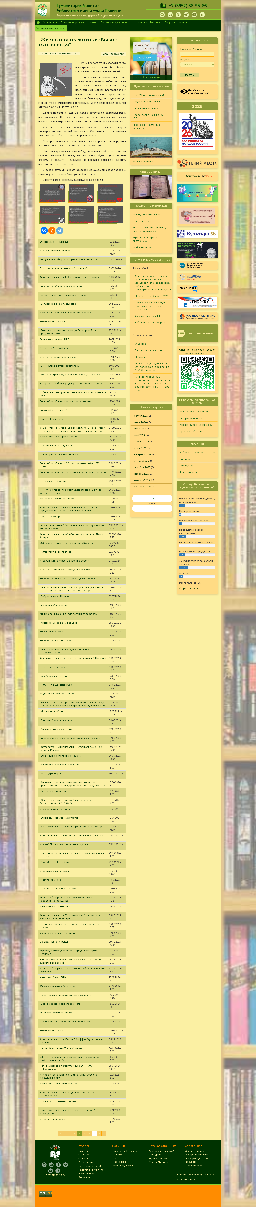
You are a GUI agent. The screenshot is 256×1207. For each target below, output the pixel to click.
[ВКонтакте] (44, 230)
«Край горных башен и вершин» (59, 622)
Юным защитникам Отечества (57, 986)
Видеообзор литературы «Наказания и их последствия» (73, 472)
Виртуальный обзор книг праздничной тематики (68, 259)
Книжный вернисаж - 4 (53, 321)
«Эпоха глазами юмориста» (56, 729)
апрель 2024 (141, 441)
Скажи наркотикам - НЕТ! (54, 339)
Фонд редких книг (190, 472)
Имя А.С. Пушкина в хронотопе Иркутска (64, 844)
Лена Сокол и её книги (53, 676)
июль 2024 (140, 422)
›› (153, 508)
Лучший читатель (159, 1158)
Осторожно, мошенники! (51, 28)
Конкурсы (155, 1154)
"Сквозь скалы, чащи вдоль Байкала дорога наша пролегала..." (151, 306)
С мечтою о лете (142, 221)
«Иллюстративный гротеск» (56, 551)
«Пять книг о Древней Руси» (56, 684)
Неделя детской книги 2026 (151, 296)
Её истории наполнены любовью (59, 764)
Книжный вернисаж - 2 (53, 631)
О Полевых (85, 1158)
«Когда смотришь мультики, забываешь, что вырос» (70, 374)
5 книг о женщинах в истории (57, 933)
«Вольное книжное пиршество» (58, 303)
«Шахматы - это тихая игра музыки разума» (65, 569)
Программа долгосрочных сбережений (63, 268)
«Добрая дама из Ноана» (54, 596)
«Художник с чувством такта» (57, 693)
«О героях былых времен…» (56, 720)
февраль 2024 (142, 454)
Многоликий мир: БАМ (53, 977)
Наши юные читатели (145, 108)
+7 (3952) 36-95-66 (188, 5)
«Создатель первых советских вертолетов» (65, 312)
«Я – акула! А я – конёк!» (146, 214)
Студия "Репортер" (160, 1162)
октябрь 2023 (142, 480)
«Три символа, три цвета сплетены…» (147, 239)
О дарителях (85, 1162)
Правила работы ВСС (192, 431)
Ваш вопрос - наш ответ (149, 350)
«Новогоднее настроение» (56, 250)
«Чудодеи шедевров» (52, 1119)
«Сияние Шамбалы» (51, 419)
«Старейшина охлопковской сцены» (61, 755)
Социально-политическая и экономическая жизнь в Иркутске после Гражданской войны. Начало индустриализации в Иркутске (153, 283)
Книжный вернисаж (52, 1030)
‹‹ (153, 498)
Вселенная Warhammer (54, 605)
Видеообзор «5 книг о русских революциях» (66, 401)
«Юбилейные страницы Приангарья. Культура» (67, 543)
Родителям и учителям (114, 22)
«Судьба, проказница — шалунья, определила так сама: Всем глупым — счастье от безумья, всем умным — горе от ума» (153, 383)
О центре (47, 22)
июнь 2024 (140, 428)
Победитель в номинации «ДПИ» (148, 116)
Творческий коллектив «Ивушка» (146, 126)
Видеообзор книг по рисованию (59, 640)
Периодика (186, 465)
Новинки (92, 22)
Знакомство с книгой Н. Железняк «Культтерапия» (69, 277)
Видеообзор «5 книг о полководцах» (61, 286)
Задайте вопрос (195, 1151)
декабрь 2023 (142, 467)
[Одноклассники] (51, 230)
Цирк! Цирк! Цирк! (50, 773)
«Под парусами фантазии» (55, 871)
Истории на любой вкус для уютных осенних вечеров (71, 383)
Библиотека (197, 176)
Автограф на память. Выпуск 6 (57, 1012)
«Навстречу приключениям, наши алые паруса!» (152, 75)
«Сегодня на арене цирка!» (56, 791)
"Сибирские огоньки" (161, 1151)
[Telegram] (59, 230)
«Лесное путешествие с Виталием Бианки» (65, 1021)
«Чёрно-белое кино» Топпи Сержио (61, 1048)
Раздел (184, 59)
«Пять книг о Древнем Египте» (58, 1101)
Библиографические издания (197, 452)
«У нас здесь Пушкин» (52, 667)
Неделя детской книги (146, 101)
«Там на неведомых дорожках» (58, 357)
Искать (189, 75)
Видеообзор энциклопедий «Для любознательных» (70, 738)
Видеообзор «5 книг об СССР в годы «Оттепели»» (69, 578)
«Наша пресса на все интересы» (59, 454)
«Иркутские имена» (51, 879)
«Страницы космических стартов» (60, 817)
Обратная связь (185, 1179)
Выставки (155, 22)
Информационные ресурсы (196, 424)
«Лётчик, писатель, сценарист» (57, 445)
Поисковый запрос (191, 49)
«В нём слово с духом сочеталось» (60, 365)
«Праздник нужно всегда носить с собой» (64, 560)
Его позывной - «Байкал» (54, 241)
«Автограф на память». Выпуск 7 (58, 498)
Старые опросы (188, 588)
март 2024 (140, 448)
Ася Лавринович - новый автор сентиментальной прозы (73, 826)
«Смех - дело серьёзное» (54, 516)
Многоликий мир (143, 161)
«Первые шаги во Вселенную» (58, 888)
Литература (186, 459)
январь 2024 (141, 460)
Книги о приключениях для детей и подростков (68, 613)
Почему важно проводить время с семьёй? (65, 994)
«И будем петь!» (142, 247)
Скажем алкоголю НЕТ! (148, 316)
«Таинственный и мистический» (58, 1083)
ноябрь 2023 (141, 473)
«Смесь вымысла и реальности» (58, 436)
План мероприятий (72, 22)
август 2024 (141, 415)
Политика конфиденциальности (195, 1174)
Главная (38, 22)
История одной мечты (53, 481)
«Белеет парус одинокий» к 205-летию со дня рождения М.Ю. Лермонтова (152, 367)
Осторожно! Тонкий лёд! (54, 348)
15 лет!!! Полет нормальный (148, 95)
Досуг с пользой (173, 22)
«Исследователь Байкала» (55, 808)
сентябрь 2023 (142, 486)
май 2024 (139, 435)
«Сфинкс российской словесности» (61, 1003)
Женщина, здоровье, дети (55, 906)
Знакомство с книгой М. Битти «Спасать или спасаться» (72, 835)
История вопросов (190, 418)
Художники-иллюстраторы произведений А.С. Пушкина (73, 658)
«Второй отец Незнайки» (54, 862)
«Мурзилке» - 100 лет (52, 711)
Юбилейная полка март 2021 (151, 322)
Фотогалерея (139, 22)
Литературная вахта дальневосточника (63, 294)
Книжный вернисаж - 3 (53, 410)
